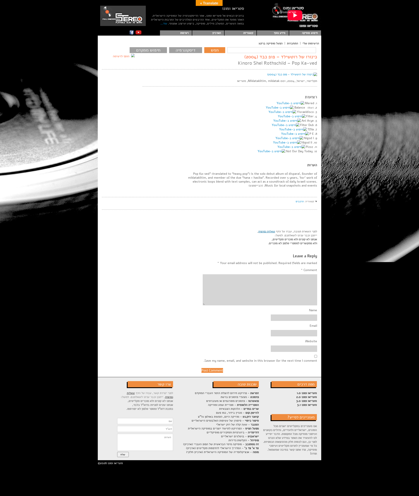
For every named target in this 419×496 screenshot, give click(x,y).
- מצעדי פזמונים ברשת (240, 397)
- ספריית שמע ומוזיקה (233, 405)
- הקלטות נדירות (243, 440)
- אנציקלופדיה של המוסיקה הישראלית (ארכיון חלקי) (222, 452)
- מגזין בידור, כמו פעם (237, 413)
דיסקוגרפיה (186, 50)
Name (313, 310)
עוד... (163, 23)
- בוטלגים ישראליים (240, 436)
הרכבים (300, 201)
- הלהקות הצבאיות (239, 409)
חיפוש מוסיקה (310, 33)
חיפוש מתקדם (148, 50)
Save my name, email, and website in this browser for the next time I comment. (260, 361)
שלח (122, 454)
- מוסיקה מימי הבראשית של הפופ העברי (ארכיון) (221, 444)
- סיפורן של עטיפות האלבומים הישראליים (225, 420)
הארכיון (216, 33)
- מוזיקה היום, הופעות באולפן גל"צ (228, 417)
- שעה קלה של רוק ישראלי (237, 424)
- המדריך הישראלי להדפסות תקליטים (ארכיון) (222, 448)
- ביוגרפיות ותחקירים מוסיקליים (233, 432)
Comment (309, 270)
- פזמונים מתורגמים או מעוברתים (232, 401)
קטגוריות (248, 33)
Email (313, 326)
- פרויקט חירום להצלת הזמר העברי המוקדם (227, 393)
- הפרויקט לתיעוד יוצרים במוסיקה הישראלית (223, 428)
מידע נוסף (279, 33)
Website (311, 341)
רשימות (184, 33)
